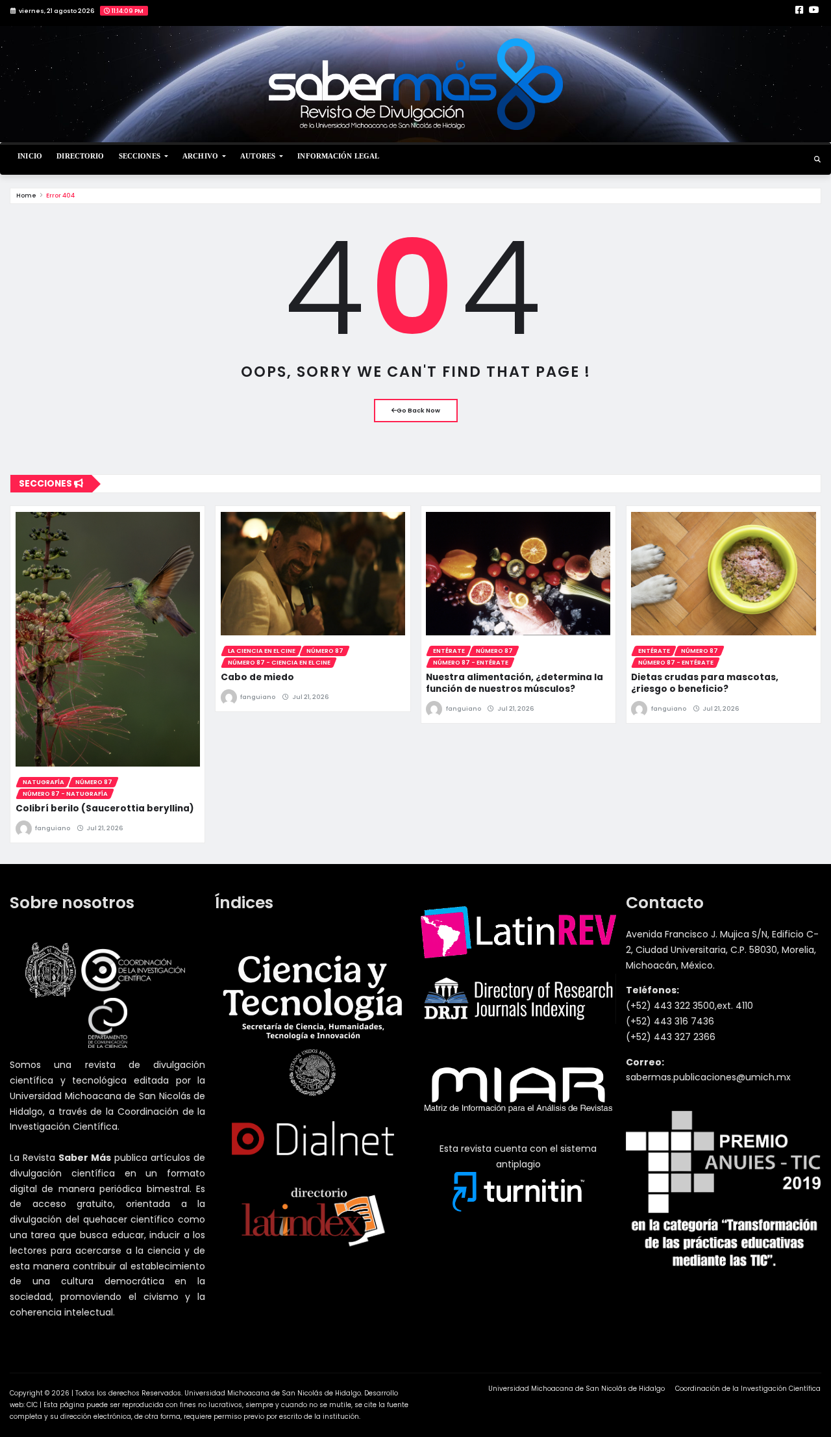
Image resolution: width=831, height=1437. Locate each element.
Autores (258, 156)
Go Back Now (418, 410)
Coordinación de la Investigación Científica (748, 1388)
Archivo (201, 156)
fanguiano (52, 828)
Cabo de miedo (257, 677)
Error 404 (60, 195)
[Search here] (817, 159)
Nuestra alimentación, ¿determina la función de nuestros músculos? (514, 683)
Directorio (80, 156)
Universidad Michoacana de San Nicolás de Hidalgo (576, 1388)
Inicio (30, 156)
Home (26, 195)
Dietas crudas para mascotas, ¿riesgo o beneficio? (704, 683)
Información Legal (338, 156)
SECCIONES (140, 156)
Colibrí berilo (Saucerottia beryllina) (105, 808)
